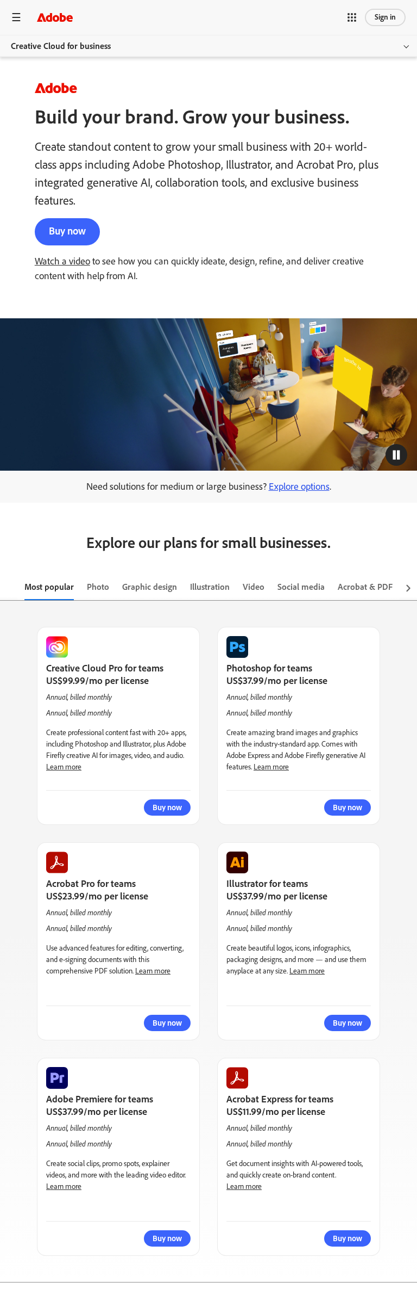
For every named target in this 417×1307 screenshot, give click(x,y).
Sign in (385, 17)
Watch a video (62, 261)
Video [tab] (253, 587)
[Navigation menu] (16, 17)
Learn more (63, 767)
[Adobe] (55, 17)
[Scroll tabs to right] (408, 588)
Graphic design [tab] (149, 587)
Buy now (67, 231)
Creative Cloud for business (61, 46)
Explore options (299, 486)
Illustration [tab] (210, 587)
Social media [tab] (301, 587)
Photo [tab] (98, 587)
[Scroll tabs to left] (8, 588)
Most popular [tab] (49, 587)
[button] (352, 17)
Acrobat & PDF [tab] (365, 587)
